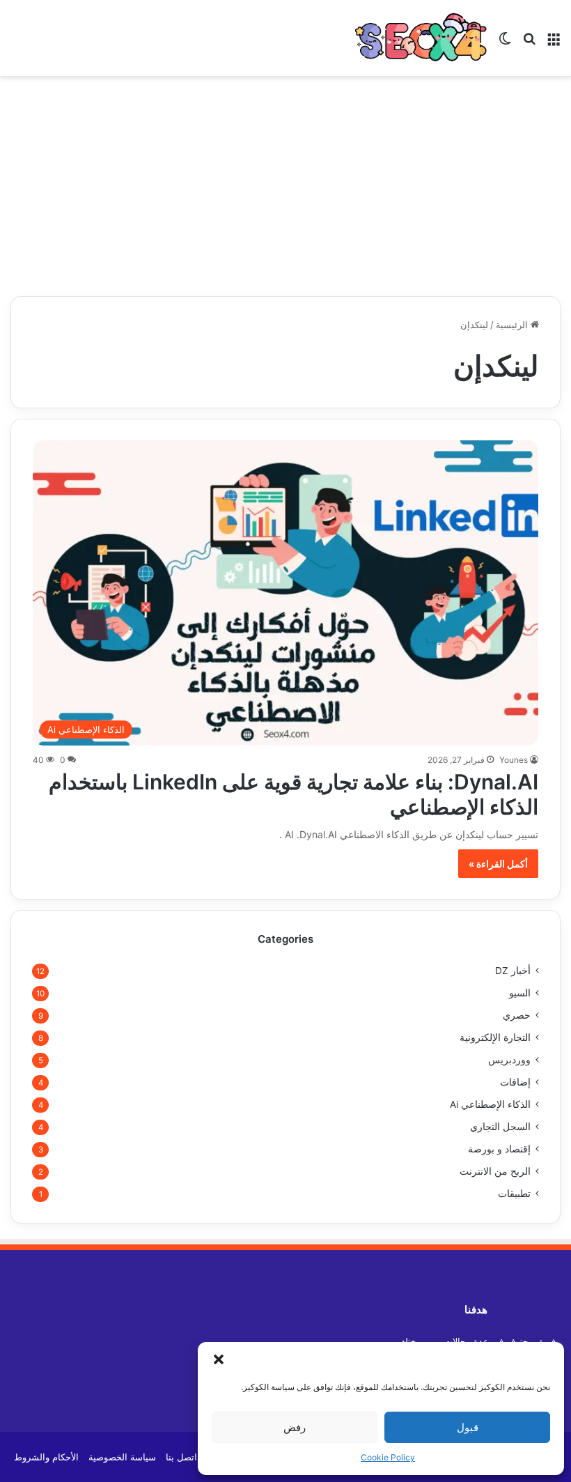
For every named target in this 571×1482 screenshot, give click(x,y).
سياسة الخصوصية (122, 1456)
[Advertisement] (285, 181)
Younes (513, 760)
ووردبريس (509, 1059)
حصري (517, 1015)
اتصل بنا (181, 1456)
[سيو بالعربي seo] (421, 38)
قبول (467, 1427)
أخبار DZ (513, 970)
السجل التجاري (500, 1126)
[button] (219, 1359)
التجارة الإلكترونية (495, 1037)
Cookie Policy (388, 1457)
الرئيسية (513, 324)
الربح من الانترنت (495, 1171)
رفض (294, 1427)
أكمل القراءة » (498, 864)
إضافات (515, 1082)
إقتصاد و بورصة (499, 1149)
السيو (520, 992)
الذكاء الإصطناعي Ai (490, 1104)
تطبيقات (514, 1193)
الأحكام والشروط (46, 1456)
